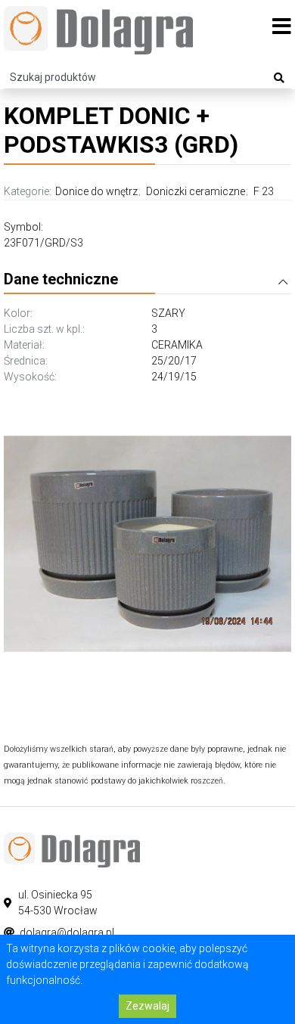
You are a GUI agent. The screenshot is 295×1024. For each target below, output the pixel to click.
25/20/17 (174, 361)
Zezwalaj (147, 1006)
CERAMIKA (177, 345)
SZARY (168, 313)
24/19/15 (174, 377)
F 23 (263, 191)
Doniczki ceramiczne (195, 191)
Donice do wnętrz (96, 191)
